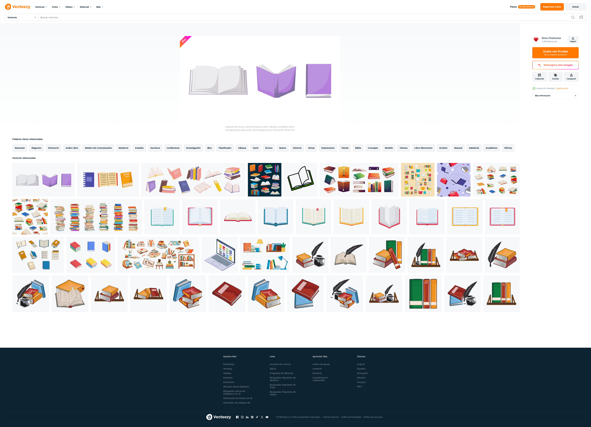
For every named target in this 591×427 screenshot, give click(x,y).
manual (458, 147)
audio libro (72, 147)
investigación (193, 147)
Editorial (84, 6)
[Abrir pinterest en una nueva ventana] (252, 417)
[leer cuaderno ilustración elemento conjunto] (38, 255)
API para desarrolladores (236, 386)
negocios (36, 147)
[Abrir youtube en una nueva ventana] (267, 417)
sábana (242, 147)
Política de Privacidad (351, 417)
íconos (268, 147)
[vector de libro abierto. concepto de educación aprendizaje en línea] (162, 216)
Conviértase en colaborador (320, 379)
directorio (53, 147)
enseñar (139, 147)
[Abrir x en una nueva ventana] (262, 417)
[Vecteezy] (17, 7)
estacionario (328, 147)
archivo (443, 147)
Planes (513, 6)
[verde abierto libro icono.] (300, 179)
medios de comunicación (98, 147)
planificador (225, 147)
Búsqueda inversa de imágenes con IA (234, 392)
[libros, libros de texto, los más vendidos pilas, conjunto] (496, 179)
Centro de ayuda (321, 364)
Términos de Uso (331, 417)
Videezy (227, 373)
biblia (358, 147)
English (361, 364)
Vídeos (68, 6)
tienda (344, 147)
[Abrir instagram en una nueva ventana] (242, 417)
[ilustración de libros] (387, 255)
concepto (373, 147)
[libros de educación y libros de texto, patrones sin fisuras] (453, 179)
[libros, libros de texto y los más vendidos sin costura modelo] (30, 216)
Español (361, 368)
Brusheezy (228, 364)
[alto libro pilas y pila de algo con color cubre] (96, 216)
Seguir (573, 41)
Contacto (317, 368)
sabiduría (474, 147)
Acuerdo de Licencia (280, 364)
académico (492, 147)
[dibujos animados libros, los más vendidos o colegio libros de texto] (264, 179)
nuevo (282, 147)
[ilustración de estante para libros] (426, 255)
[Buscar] (573, 17)
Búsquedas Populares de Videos (283, 393)
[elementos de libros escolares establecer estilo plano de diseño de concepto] (90, 255)
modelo (389, 147)
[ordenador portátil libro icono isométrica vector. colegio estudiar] (220, 255)
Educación (228, 382)
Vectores (39, 6)
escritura (155, 147)
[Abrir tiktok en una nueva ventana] (257, 417)
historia (297, 147)
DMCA (273, 368)
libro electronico (423, 147)
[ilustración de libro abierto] (349, 255)
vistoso (404, 147)
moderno (123, 147)
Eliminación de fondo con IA (237, 398)
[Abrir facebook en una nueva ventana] (237, 417)
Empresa (227, 377)
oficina (508, 147)
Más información (542, 95)
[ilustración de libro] (70, 293)
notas (311, 147)
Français (361, 382)
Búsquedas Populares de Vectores (283, 379)
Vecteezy (227, 368)
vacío (255, 147)
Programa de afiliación (281, 373)
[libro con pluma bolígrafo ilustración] (310, 255)
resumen (20, 147)
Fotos (55, 6)
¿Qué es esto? (562, 88)
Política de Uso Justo (373, 417)
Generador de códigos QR (236, 402)
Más (98, 6)
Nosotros (317, 373)
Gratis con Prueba (555, 52)
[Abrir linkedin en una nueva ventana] (247, 417)
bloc (209, 147)
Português (362, 373)
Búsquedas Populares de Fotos (283, 386)
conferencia (173, 147)
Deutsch (361, 377)
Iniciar (575, 6)
